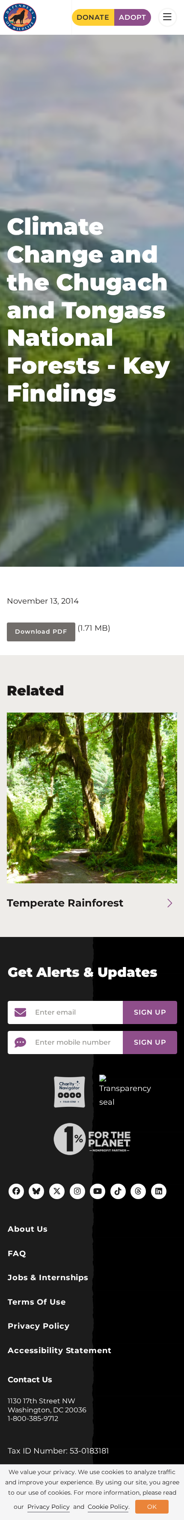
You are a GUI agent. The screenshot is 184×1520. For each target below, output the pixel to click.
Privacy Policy (39, 1326)
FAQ (17, 1253)
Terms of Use (37, 1302)
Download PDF (41, 631)
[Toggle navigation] (167, 17)
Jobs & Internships (48, 1277)
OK (152, 1507)
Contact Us (30, 1379)
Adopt (132, 17)
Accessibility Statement (60, 1350)
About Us (28, 1229)
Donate (93, 17)
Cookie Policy (108, 1507)
